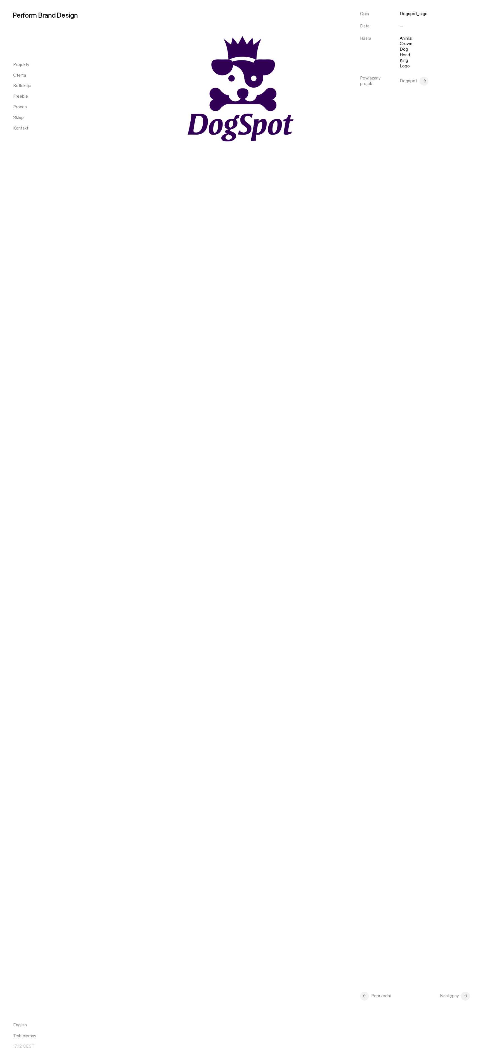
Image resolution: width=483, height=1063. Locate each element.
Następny (449, 996)
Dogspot (408, 81)
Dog (404, 49)
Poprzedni (381, 996)
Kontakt (20, 128)
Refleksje (22, 85)
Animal (406, 38)
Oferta (19, 75)
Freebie (20, 96)
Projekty (21, 64)
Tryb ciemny (24, 1036)
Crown (406, 43)
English (20, 1025)
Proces (20, 107)
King (404, 60)
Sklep (18, 117)
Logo (405, 66)
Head (405, 55)
